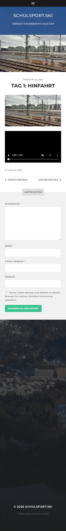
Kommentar (12, 203)
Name (9, 245)
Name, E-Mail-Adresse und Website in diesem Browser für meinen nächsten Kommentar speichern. (32, 296)
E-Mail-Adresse (15, 261)
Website (10, 276)
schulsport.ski (33, 15)
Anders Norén (40, 514)
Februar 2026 (15, 170)
